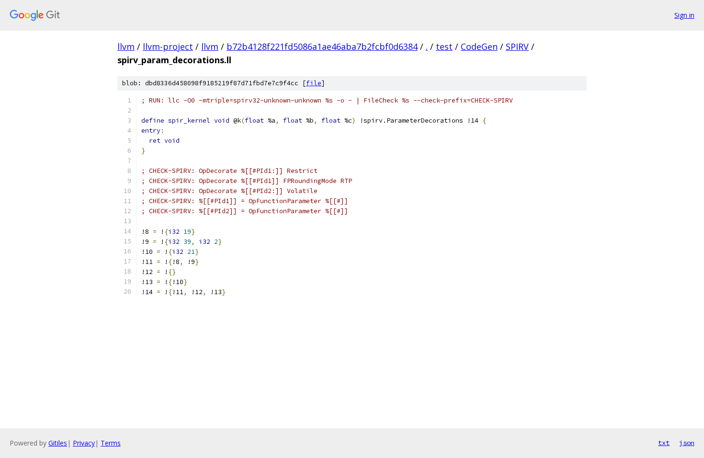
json (686, 442)
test (444, 46)
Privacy (84, 442)
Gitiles (57, 442)
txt (664, 442)
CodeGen (479, 46)
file (313, 83)
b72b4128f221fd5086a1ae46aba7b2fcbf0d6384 (322, 46)
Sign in (684, 15)
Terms (111, 442)
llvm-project (168, 46)
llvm (126, 46)
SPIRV (517, 46)
